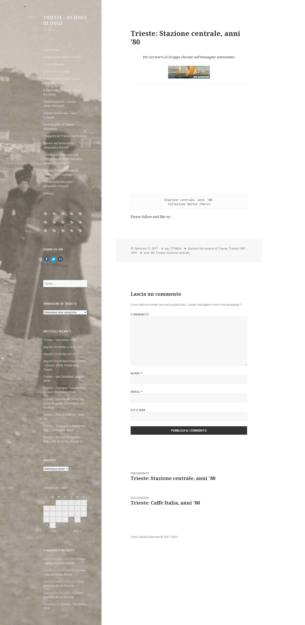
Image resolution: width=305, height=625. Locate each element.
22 (59, 519)
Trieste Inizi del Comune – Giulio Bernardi (60, 104)
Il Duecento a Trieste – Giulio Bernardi (62, 92)
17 (71, 514)
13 (46, 514)
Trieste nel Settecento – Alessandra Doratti (59, 145)
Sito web (138, 410)
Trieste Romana (53, 64)
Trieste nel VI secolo (56, 71)
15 (59, 514)
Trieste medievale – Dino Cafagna (60, 115)
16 (65, 514)
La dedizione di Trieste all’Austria (58, 127)
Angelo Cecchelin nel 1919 (61, 354)
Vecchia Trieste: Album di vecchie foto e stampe (60, 172)
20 (46, 519)
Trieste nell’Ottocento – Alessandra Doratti (59, 184)
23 (65, 519)
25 (77, 519)
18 (77, 514)
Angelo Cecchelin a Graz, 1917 (63, 347)
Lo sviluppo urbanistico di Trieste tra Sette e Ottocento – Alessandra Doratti (63, 159)
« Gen (52, 531)
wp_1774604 (173, 248)
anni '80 (149, 253)
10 (71, 508)
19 (83, 514)
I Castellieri (51, 50)
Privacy (48, 193)
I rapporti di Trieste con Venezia (65, 136)
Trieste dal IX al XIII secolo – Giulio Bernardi (62, 81)
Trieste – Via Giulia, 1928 (59, 340)
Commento (140, 314)
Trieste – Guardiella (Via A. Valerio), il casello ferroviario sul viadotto (64, 403)
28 (52, 525)
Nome (136, 373)
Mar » (77, 531)
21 (52, 519)
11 (77, 508)
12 (83, 508)
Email (136, 392)
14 (52, 514)
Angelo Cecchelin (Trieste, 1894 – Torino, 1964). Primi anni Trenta (64, 365)
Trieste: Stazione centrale (173, 253)
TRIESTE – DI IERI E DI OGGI (65, 20)
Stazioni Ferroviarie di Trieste (207, 248)
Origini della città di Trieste (62, 57)
